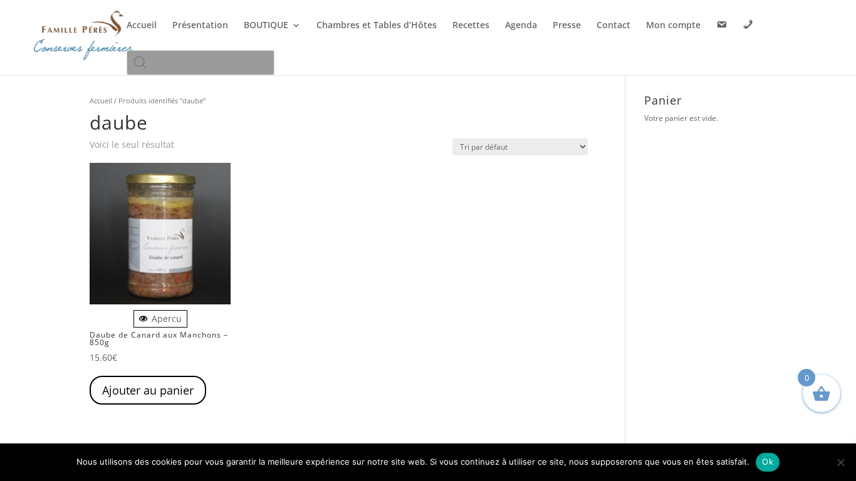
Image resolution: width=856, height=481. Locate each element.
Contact (613, 26)
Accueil (142, 26)
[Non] (840, 462)
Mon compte (673, 26)
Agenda (521, 26)
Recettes (470, 26)
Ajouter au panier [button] (148, 390)
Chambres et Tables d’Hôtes (376, 26)
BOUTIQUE (266, 26)
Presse (567, 26)
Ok (767, 462)
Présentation (200, 26)
